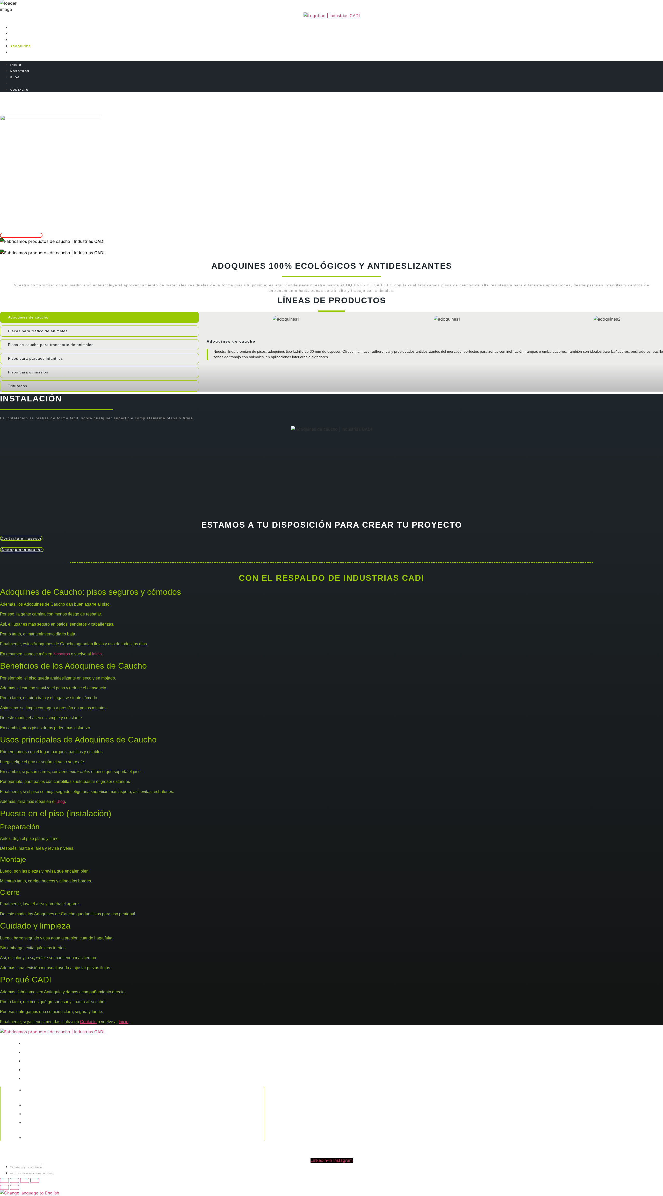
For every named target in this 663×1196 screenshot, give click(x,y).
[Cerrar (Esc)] (34, 1180)
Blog (60, 801)
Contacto (88, 1022)
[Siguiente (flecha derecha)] (14, 1187)
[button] (331, 58)
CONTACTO (19, 52)
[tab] (99, 317)
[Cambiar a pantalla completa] (14, 1180)
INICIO (15, 27)
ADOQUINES (20, 46)
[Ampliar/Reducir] (4, 1180)
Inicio (97, 654)
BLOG (15, 40)
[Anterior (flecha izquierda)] (4, 1187)
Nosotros (61, 654)
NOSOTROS (20, 33)
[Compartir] (24, 1180)
